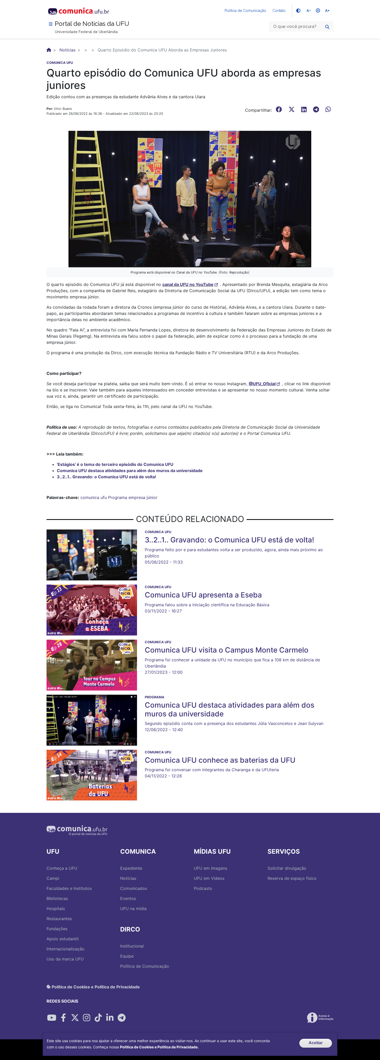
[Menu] (51, 24)
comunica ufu (93, 497)
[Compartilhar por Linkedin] (110, 1017)
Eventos (128, 898)
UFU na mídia (133, 908)
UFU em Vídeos (209, 878)
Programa (117, 497)
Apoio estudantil (63, 938)
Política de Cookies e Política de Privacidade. (159, 1047)
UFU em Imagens (210, 868)
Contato (279, 11)
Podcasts (203, 888)
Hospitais (56, 908)
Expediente (131, 868)
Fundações (57, 928)
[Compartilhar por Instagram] (86, 1017)
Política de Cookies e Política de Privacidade (95, 986)
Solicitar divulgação (287, 868)
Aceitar (316, 1043)
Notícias (67, 49)
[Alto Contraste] (298, 10)
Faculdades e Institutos (69, 888)
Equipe (127, 956)
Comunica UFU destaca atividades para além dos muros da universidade (130, 470)
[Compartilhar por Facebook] (63, 1017)
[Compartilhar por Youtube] (52, 1017)
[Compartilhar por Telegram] (121, 1017)
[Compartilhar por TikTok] (98, 1017)
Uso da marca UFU (65, 958)
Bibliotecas (57, 898)
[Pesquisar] (327, 27)
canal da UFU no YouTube (188, 284)
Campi (53, 878)
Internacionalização (66, 948)
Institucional (132, 946)
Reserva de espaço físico (292, 878)
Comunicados (133, 888)
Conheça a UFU (62, 868)
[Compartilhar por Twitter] (75, 1017)
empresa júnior (142, 497)
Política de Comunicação (245, 11)
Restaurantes (59, 918)
